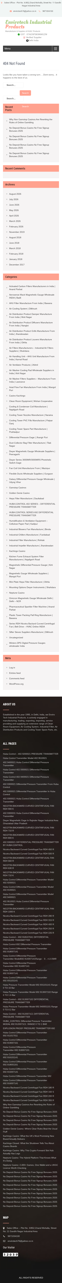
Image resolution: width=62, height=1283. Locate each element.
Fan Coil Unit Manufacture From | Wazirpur (29, 468)
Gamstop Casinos (17, 487)
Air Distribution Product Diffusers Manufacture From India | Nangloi (31, 324)
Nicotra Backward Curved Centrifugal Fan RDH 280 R (28, 916)
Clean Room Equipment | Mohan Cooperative (31, 401)
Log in (12, 667)
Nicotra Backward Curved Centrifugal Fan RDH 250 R (28, 928)
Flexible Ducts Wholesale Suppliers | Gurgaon (31, 473)
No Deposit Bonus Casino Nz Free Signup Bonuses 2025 (29, 129)
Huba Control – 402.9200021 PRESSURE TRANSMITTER (30, 754)
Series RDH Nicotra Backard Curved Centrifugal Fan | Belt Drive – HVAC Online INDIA (32, 625)
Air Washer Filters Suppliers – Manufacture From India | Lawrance (32, 380)
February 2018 (16, 254)
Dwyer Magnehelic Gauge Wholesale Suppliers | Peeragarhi (32, 453)
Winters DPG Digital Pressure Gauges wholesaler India (27, 644)
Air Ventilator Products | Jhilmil (23, 365)
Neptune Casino (17, 593)
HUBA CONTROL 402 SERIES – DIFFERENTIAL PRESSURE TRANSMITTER (32, 505)
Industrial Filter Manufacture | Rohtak (27, 540)
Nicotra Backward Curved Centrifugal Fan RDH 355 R (28, 1100)
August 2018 (15, 237)
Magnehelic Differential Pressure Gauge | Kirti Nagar (31, 566)
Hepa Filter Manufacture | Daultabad (26, 498)
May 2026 (14, 210)
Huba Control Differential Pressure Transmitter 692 (27, 1076)
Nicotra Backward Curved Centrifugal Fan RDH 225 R (28, 933)
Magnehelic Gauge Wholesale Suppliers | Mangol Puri (28, 575)
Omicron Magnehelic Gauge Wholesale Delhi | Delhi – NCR (31, 599)
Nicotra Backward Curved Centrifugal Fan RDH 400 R (28, 924)
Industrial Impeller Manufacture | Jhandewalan (31, 545)
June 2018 (14, 243)
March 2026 (15, 221)
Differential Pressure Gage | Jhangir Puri (28, 437)
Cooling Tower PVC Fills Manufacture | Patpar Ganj (31, 422)
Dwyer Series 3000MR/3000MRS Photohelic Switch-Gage (30, 461)
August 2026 (15, 194)
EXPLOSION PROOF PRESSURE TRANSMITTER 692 (29, 1028)
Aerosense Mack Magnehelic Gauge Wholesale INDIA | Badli (31, 296)
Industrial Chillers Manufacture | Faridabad (29, 535)
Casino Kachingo (17, 395)
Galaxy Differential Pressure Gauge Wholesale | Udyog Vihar (32, 480)
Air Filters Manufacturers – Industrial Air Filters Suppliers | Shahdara (31, 349)
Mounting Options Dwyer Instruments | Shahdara (32, 587)
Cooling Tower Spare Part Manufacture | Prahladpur (28, 430)
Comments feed (16, 678)
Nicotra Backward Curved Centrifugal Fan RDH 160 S (28, 1092)
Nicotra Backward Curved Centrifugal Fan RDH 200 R (28, 1096)
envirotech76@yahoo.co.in (24, 11)
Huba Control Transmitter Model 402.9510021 (25, 758)
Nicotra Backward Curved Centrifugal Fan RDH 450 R (28, 849)
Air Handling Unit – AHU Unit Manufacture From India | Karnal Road (31, 358)
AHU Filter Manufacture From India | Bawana (30, 303)
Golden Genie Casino (19, 493)
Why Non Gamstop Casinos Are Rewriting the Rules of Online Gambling (30, 121)
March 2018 (15, 248)
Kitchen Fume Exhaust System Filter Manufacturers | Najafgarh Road (26, 558)
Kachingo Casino (17, 551)
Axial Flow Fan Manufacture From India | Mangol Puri (32, 388)
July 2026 (13, 199)
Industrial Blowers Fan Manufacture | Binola (30, 529)
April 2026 (14, 215)
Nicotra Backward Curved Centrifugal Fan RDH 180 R (29, 1087)
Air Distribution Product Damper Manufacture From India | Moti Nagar (30, 315)
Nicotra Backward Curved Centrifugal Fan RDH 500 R (28, 853)
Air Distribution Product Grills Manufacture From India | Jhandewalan (32, 332)
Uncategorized (16, 637)
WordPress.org (16, 684)
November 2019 (17, 232)
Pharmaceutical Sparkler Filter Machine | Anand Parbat (31, 608)
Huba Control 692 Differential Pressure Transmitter (27, 944)
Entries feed (15, 673)
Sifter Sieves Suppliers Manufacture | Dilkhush (31, 632)
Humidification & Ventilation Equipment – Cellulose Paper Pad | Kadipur (28, 522)
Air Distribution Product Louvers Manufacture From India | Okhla (30, 341)
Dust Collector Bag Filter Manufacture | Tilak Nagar (30, 444)
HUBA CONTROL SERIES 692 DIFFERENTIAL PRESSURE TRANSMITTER (31, 514)
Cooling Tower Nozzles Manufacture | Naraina (31, 415)
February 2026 (16, 226)
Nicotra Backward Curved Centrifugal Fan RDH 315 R (28, 920)
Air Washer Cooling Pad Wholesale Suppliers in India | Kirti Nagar (31, 372)
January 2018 (15, 259)
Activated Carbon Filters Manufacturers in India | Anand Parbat (32, 287)
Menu (8, 48)
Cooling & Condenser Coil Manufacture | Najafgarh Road (28, 408)
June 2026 (14, 205)
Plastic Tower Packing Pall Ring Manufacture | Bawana (31, 616)
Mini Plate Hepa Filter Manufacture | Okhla (29, 582)
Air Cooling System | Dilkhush (23, 308)
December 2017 (17, 264)
